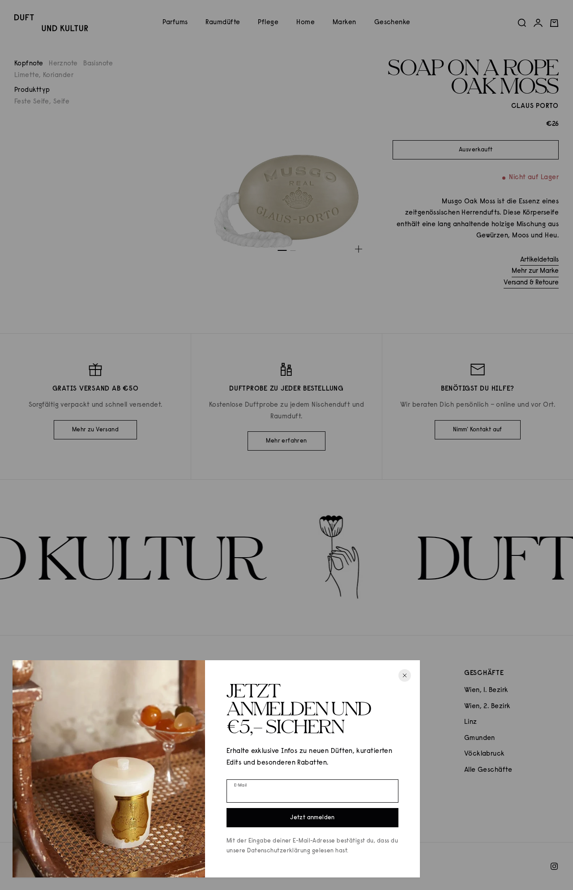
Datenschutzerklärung (278, 851)
